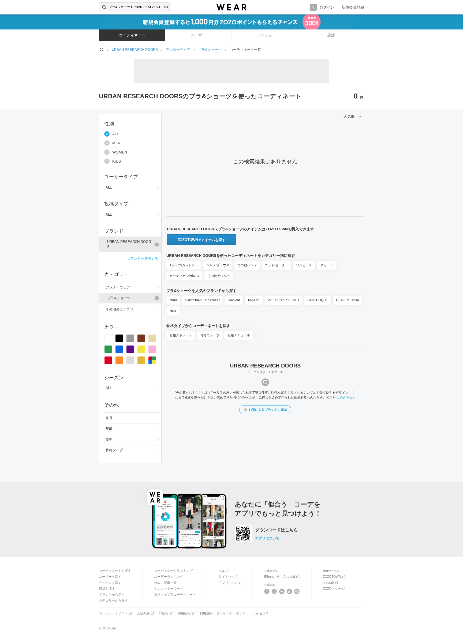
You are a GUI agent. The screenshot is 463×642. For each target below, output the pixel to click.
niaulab (328, 582)
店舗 (331, 35)
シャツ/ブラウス (217, 265)
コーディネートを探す (115, 571)
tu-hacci (254, 300)
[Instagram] (274, 591)
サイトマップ (228, 577)
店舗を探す (107, 589)
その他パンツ (247, 265)
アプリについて (267, 538)
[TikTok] (289, 591)
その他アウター (218, 276)
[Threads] (282, 591)
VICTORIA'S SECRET (283, 300)
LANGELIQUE (317, 300)
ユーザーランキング (168, 577)
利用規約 (206, 613)
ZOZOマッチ (332, 589)
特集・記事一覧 (165, 583)
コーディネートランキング (173, 571)
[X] (267, 591)
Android (289, 577)
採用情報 (184, 613)
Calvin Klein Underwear (202, 300)
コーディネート (132, 35)
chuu (173, 300)
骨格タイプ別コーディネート (175, 594)
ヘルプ (223, 571)
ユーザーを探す (110, 577)
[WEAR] (231, 7)
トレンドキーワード (168, 589)
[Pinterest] (297, 591)
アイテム (264, 35)
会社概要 (143, 613)
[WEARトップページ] (101, 49)
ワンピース (304, 265)
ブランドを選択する (142, 259)
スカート (326, 265)
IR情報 (164, 613)
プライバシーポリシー (232, 613)
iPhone (269, 577)
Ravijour (234, 300)
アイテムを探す (110, 583)
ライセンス (261, 613)
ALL (115, 134)
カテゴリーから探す (113, 600)
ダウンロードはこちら (276, 530)
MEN (116, 143)
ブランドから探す (112, 594)
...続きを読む (346, 397)
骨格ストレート (181, 335)
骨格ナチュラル (238, 335)
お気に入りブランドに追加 (268, 410)
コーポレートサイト (113, 613)
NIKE (173, 311)
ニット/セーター (276, 265)
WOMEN (119, 152)
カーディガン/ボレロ (184, 276)
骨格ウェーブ (209, 335)
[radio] (108, 338)
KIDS (116, 161)
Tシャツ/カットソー (184, 265)
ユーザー (198, 35)
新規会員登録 (353, 7)
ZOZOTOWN (332, 577)
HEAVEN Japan (347, 300)
